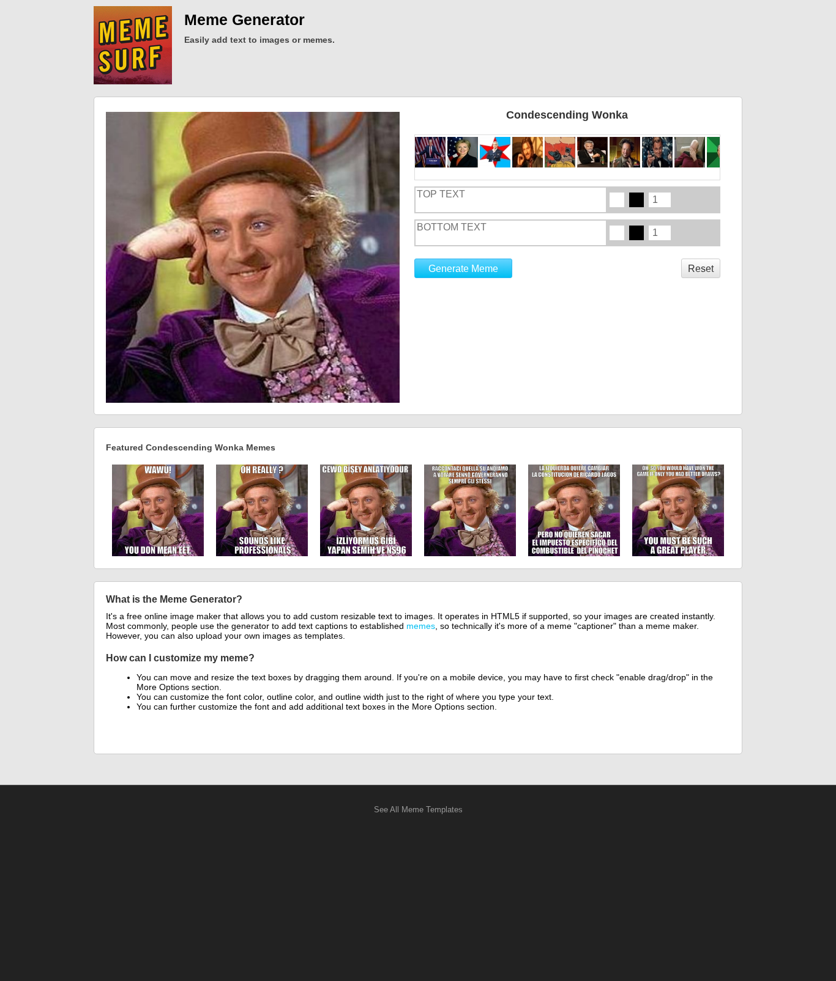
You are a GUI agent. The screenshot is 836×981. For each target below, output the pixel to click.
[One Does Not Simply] (528, 152)
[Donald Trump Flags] (431, 152)
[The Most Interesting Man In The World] (593, 152)
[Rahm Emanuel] (496, 152)
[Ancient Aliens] (626, 152)
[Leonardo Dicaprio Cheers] (658, 152)
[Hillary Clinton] (463, 152)
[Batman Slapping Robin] (561, 152)
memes (420, 626)
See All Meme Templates (418, 809)
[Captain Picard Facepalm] (690, 152)
